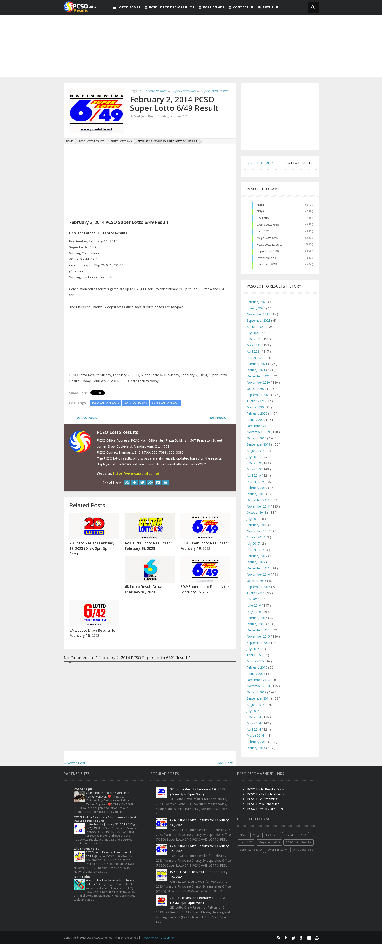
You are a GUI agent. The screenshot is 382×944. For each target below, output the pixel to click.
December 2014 (259, 680)
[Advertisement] (191, 46)
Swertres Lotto (266, 258)
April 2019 (254, 475)
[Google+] (150, 482)
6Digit (260, 211)
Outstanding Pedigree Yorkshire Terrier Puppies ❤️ (108, 794)
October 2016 (257, 581)
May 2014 (254, 723)
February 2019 (257, 488)
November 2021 (259, 314)
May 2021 (254, 345)
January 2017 (256, 562)
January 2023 (256, 308)
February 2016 (257, 618)
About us (271, 7)
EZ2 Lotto (263, 218)
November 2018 (259, 506)
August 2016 (256, 593)
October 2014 (257, 692)
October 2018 (257, 512)
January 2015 (256, 673)
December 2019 (259, 426)
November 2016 (259, 574)
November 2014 (259, 686)
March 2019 (256, 481)
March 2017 (256, 550)
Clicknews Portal (87, 848)
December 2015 (259, 630)
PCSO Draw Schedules (263, 804)
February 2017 (257, 556)
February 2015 (257, 667)
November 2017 (259, 531)
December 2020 (259, 376)
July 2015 (253, 649)
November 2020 (259, 382)
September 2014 (259, 698)
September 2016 (259, 587)
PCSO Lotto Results (269, 244)
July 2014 (253, 711)
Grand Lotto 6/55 (268, 225)
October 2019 (257, 438)
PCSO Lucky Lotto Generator (268, 794)
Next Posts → (219, 417)
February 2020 (257, 413)
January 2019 (256, 494)
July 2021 (253, 333)
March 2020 (256, 407)
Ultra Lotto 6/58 (267, 264)
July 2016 (253, 599)
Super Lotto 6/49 (268, 251)
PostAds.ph (83, 789)
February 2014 (257, 742)
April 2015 (254, 655)
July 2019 (253, 457)
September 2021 (259, 320)
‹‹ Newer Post (74, 763)
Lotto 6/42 (263, 231)
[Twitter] (142, 482)
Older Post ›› (226, 763)
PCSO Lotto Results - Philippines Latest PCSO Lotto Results (105, 819)
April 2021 (254, 351)
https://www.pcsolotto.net (136, 473)
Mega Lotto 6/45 (267, 238)
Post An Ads (213, 7)
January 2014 (256, 748)
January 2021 (256, 370)
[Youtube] (165, 482)
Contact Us (243, 7)
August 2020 (256, 401)
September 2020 (259, 395)
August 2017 (256, 537)
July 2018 (253, 519)
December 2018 (259, 500)
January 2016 (256, 624)
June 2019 (254, 463)
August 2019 (256, 450)
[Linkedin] (158, 482)
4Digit (260, 205)
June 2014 (254, 717)
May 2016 (254, 611)
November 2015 (259, 636)
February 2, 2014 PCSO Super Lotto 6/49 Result (174, 103)
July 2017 (253, 543)
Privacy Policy (150, 938)
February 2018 (257, 525)
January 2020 (256, 419)
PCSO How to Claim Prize (265, 809)
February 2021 (257, 364)
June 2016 (254, 605)
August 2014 (256, 704)
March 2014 (256, 735)
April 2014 (254, 729)
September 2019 (259, 444)
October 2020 (257, 388)
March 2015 (256, 661)
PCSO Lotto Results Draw (265, 789)
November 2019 (259, 432)
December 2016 (259, 568)
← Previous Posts (83, 417)
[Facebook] (134, 482)
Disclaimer (167, 938)
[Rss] (127, 482)
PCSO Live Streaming (262, 799)
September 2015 (259, 642)
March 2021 (256, 358)
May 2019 (254, 469)
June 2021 (254, 339)
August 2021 (256, 327)
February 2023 (257, 302)
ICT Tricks (82, 877)
